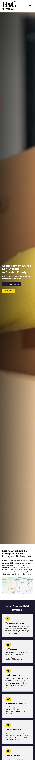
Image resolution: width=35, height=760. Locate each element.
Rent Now (8, 291)
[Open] (30, 6)
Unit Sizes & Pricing (12, 284)
